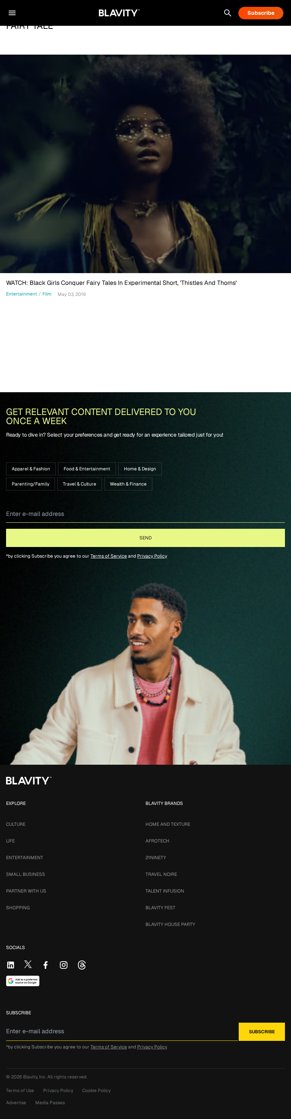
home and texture (168, 824)
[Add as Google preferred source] (22, 981)
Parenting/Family (30, 484)
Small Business (25, 874)
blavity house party (170, 924)
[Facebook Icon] (45, 965)
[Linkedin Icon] (10, 965)
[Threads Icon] (81, 965)
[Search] (228, 13)
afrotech (157, 841)
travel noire (161, 874)
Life (10, 841)
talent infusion (165, 891)
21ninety (156, 858)
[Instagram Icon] (63, 965)
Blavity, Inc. (35, 1077)
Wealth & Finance (128, 484)
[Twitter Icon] (28, 964)
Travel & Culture (79, 484)
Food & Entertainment (87, 469)
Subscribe (260, 12)
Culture (15, 824)
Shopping (18, 908)
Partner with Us (26, 891)
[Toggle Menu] (12, 12)
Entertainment (24, 858)
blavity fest (160, 908)
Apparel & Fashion (31, 469)
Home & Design (140, 469)
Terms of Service (109, 556)
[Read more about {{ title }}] (145, 164)
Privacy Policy (152, 556)
